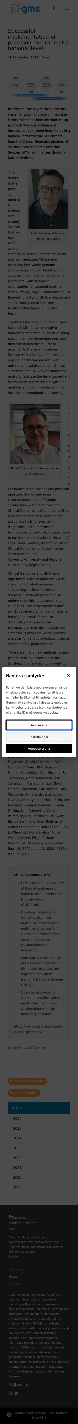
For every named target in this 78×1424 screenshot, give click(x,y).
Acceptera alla (39, 748)
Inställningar (39, 737)
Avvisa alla (39, 725)
